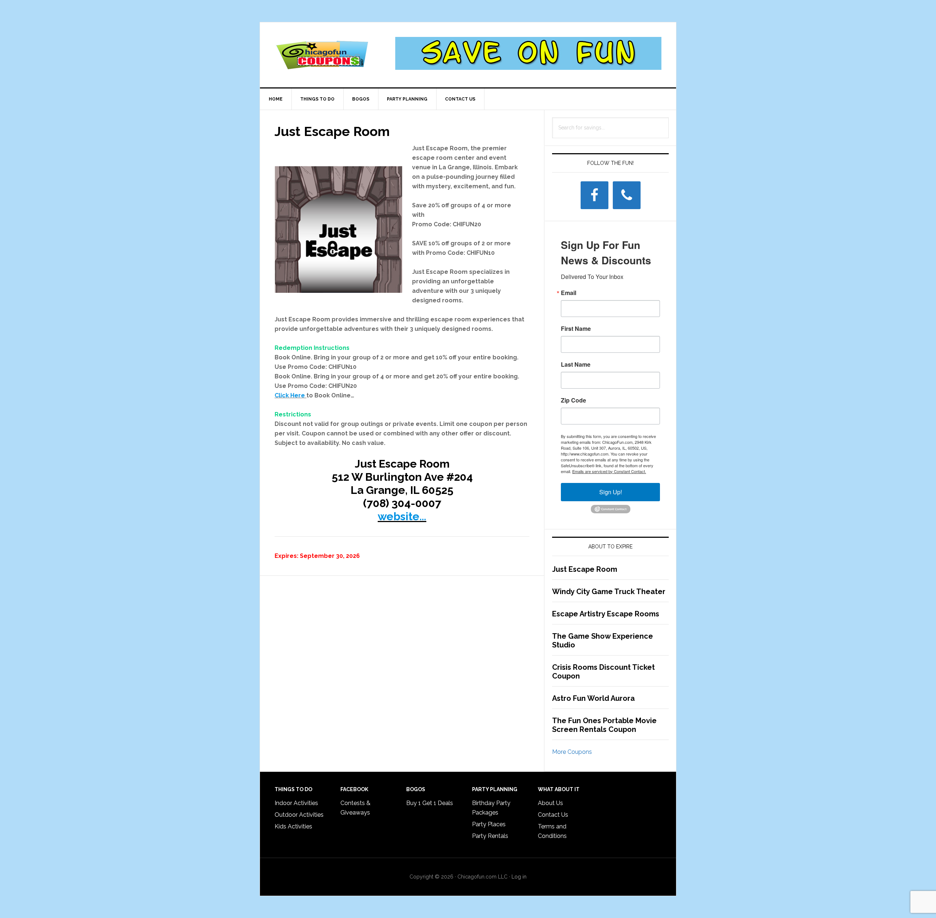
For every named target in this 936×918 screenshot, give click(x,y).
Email (568, 293)
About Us (550, 803)
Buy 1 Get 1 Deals (429, 803)
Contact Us (553, 814)
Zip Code (573, 400)
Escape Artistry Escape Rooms (605, 613)
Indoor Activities (296, 803)
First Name (576, 329)
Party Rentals (490, 835)
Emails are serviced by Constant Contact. (609, 471)
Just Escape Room (584, 569)
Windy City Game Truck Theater (608, 591)
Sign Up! (610, 492)
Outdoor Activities (299, 814)
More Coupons (572, 751)
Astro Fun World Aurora (593, 698)
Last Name (575, 364)
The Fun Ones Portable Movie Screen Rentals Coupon (604, 725)
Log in (519, 877)
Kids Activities (293, 826)
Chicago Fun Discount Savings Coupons (322, 53)
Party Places (489, 824)
